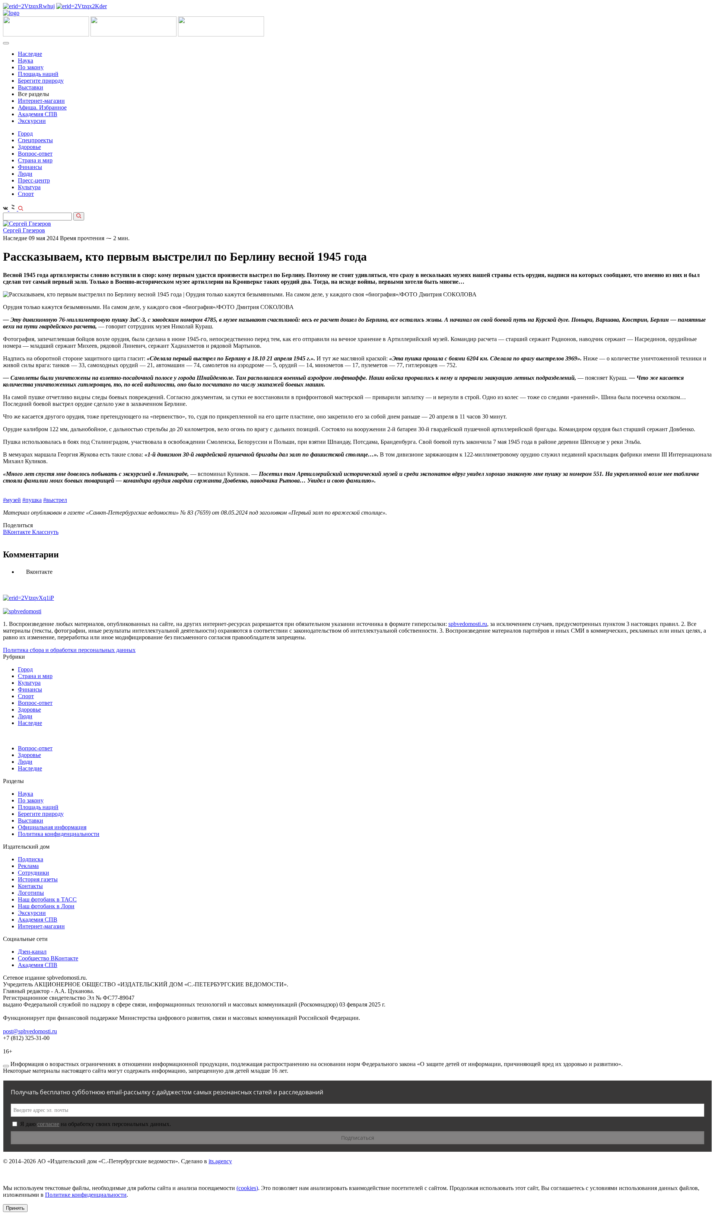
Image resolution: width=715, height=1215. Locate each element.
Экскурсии (32, 121)
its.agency (220, 1161)
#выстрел (55, 500)
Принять (15, 1208)
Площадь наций (38, 74)
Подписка (30, 859)
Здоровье (29, 147)
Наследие (30, 54)
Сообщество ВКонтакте (48, 958)
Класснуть (45, 532)
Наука (25, 60)
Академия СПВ (37, 114)
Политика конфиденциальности (58, 834)
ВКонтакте (17, 532)
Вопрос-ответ (35, 153)
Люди (25, 174)
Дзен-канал (32, 951)
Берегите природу (41, 80)
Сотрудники (33, 872)
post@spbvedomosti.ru (30, 1031)
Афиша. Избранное (42, 107)
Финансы (30, 167)
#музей (12, 500)
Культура (29, 187)
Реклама (28, 866)
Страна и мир (35, 160)
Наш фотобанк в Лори (46, 906)
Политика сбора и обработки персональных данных (69, 650)
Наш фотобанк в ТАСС (47, 899)
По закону (31, 67)
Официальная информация (52, 827)
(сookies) (247, 1188)
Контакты (30, 886)
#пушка (32, 500)
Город (25, 133)
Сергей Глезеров (24, 230)
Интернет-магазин (41, 101)
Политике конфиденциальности (86, 1195)
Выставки (30, 87)
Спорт (26, 194)
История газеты (38, 879)
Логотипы (31, 893)
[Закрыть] (6, 1066)
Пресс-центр (34, 180)
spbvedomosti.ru (467, 624)
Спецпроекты (35, 140)
